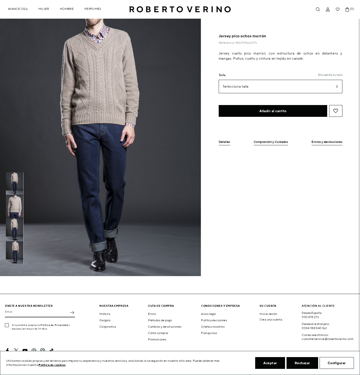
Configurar (337, 363)
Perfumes (92, 9)
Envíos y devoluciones (327, 142)
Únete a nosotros (213, 326)
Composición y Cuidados (271, 142)
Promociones (157, 339)
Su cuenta (268, 305)
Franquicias (209, 333)
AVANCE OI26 (18, 9)
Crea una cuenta (271, 319)
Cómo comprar (158, 333)
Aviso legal (208, 314)
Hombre (67, 9)
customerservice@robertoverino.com (327, 339)
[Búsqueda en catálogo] (318, 9)
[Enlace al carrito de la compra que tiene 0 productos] (347, 9)
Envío (152, 314)
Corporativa (107, 326)
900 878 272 (310, 317)
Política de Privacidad (54, 324)
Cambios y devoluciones (164, 326)
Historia (104, 314)
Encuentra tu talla (330, 75)
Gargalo (105, 320)
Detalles (224, 142)
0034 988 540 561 (314, 328)
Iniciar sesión (268, 314)
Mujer (43, 9)
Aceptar (270, 363)
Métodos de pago (160, 320)
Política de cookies (214, 320)
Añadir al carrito (273, 111)
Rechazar (302, 363)
